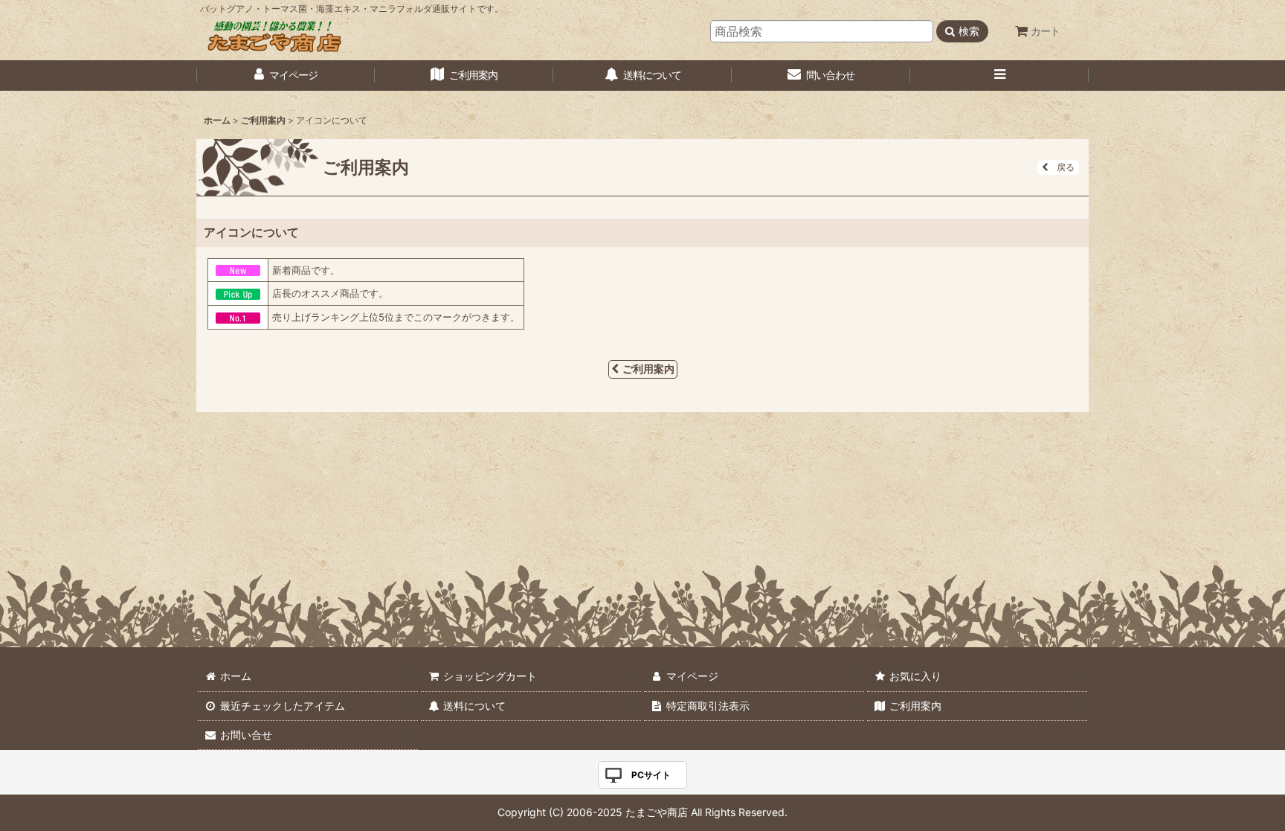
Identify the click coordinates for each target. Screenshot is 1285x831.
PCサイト (651, 774)
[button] (999, 75)
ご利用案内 (648, 368)
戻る (1066, 167)
